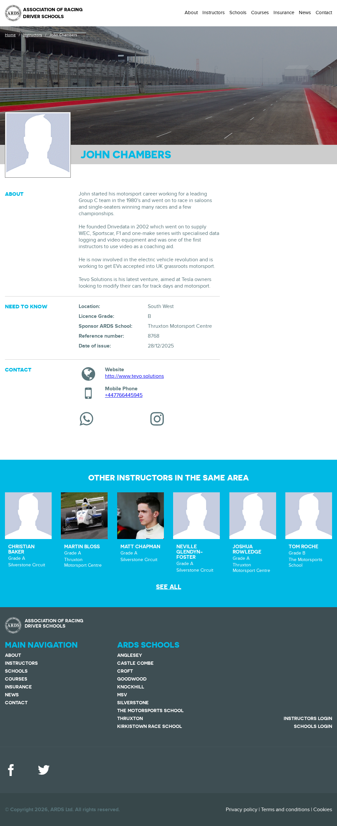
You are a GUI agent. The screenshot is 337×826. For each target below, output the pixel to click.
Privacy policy (241, 809)
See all (168, 587)
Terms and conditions (285, 809)
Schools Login (313, 726)
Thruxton (130, 718)
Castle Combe (135, 663)
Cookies (322, 809)
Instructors (213, 12)
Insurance (283, 12)
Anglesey (129, 655)
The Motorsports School (150, 710)
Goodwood (131, 679)
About (191, 12)
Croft (125, 671)
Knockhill (130, 686)
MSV (122, 694)
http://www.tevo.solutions (134, 376)
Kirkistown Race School (149, 726)
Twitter (44, 770)
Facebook (11, 770)
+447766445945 (124, 395)
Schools (237, 12)
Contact (324, 12)
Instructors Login (308, 718)
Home (10, 35)
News (305, 12)
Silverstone (133, 702)
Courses (260, 12)
